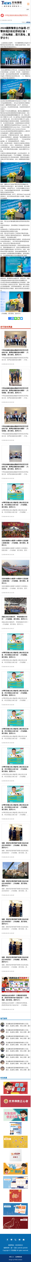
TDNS (23, 22)
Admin (20, 1259)
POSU (16, 1259)
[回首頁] (11, 4)
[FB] (7, 1239)
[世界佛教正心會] (15, 1101)
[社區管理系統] (15, 1209)
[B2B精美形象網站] (15, 1115)
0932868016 (19, 1245)
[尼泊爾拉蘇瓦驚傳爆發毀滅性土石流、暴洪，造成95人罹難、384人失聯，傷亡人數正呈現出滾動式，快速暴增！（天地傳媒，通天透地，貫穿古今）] (2, 1024)
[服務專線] (15, 1239)
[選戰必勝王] (15, 1142)
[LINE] (11, 1239)
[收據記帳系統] (15, 1182)
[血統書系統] (15, 1223)
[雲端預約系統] (15, 1169)
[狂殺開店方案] (15, 1088)
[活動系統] (15, 1155)
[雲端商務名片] (15, 1128)
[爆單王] (15, 1196)
